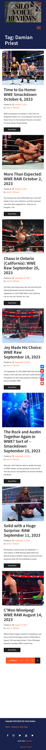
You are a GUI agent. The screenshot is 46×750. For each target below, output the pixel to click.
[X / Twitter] (42, 375)
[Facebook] (42, 366)
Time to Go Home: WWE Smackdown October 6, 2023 (20, 94)
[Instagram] (42, 379)
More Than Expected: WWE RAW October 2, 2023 (23, 178)
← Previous (12, 660)
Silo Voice (24, 727)
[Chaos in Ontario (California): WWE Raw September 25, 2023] (23, 236)
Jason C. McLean (12, 108)
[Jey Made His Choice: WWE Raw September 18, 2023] (23, 325)
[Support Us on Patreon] (42, 383)
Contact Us (15, 727)
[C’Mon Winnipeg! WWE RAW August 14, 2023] (23, 588)
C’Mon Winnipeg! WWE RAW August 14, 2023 (23, 614)
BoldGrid (28, 741)
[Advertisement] (23, 690)
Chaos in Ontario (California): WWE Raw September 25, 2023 (21, 265)
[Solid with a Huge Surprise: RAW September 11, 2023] (23, 504)
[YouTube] (42, 371)
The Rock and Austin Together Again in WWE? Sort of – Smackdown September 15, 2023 (22, 441)
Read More (12, 130)
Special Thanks (26, 747)
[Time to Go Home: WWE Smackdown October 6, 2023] (23, 68)
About (7, 727)
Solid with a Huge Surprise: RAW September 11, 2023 (22, 530)
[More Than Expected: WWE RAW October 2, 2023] (23, 152)
